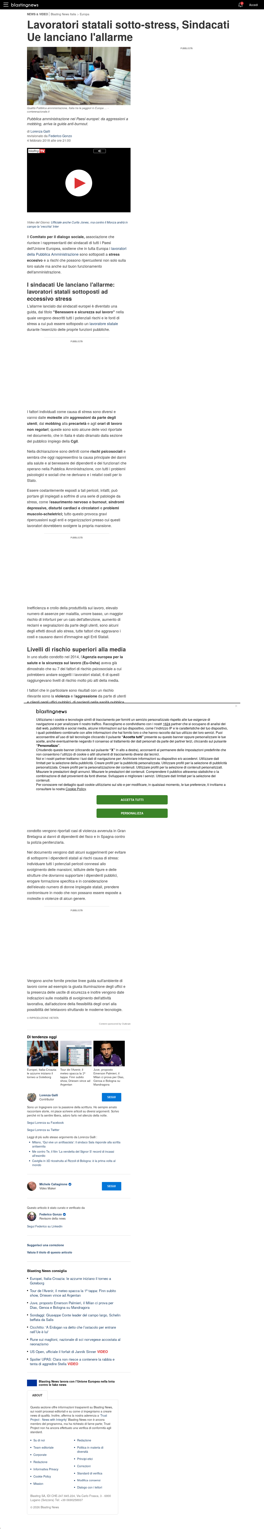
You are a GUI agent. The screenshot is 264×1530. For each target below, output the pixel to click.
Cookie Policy (76, 788)
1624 (166, 723)
